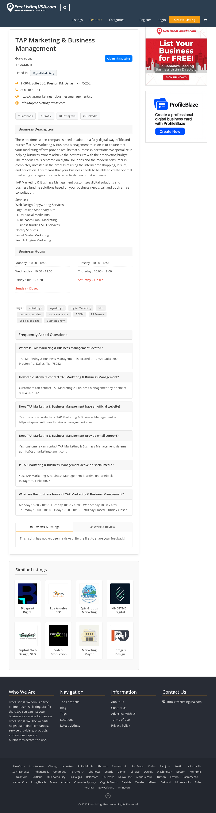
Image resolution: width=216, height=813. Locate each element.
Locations (66, 720)
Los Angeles (36, 766)
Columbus (59, 772)
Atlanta (65, 782)
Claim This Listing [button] (118, 58)
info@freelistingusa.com (184, 702)
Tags (63, 714)
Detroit (148, 772)
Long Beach (38, 782)
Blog (63, 708)
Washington (164, 772)
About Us (117, 702)
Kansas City (20, 782)
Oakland (166, 782)
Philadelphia (85, 766)
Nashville (21, 777)
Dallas (152, 766)
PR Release (97, 314)
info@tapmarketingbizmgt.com (43, 103)
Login (162, 20)
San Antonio (119, 766)
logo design (56, 308)
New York (19, 766)
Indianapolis (41, 772)
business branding (30, 314)
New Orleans (106, 787)
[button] (205, 19)
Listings (77, 20)
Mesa (53, 782)
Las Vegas (76, 777)
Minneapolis (183, 782)
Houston (68, 766)
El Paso (135, 772)
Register (145, 20)
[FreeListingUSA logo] (31, 7)
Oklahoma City (56, 777)
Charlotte (94, 772)
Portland (37, 777)
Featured (95, 20)
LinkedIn (91, 116)
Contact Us (118, 708)
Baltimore (92, 777)
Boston (180, 772)
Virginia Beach (108, 782)
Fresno (174, 777)
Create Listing (184, 20)
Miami (152, 782)
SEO (101, 308)
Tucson (161, 777)
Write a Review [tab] (104, 527)
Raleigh (126, 782)
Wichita (89, 787)
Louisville (108, 777)
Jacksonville (194, 766)
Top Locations (70, 702)
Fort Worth (77, 772)
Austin (178, 766)
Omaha (139, 782)
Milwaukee (125, 777)
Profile (47, 116)
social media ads (58, 314)
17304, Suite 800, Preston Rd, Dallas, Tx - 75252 (55, 83)
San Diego (138, 766)
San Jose (165, 766)
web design (35, 308)
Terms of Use (120, 720)
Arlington (124, 787)
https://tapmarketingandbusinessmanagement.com (58, 96)
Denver (122, 772)
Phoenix (102, 766)
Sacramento (190, 777)
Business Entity (56, 320)
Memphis (195, 772)
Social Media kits (29, 320)
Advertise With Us (123, 714)
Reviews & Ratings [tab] (46, 527)
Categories (116, 20)
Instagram (69, 116)
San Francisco (21, 772)
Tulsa (198, 782)
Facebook (27, 116)
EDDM (80, 314)
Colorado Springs (85, 782)
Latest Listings (70, 725)
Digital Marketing (43, 73)
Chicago (53, 766)
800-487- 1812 (31, 90)
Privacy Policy (120, 725)
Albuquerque (144, 777)
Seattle (109, 772)
